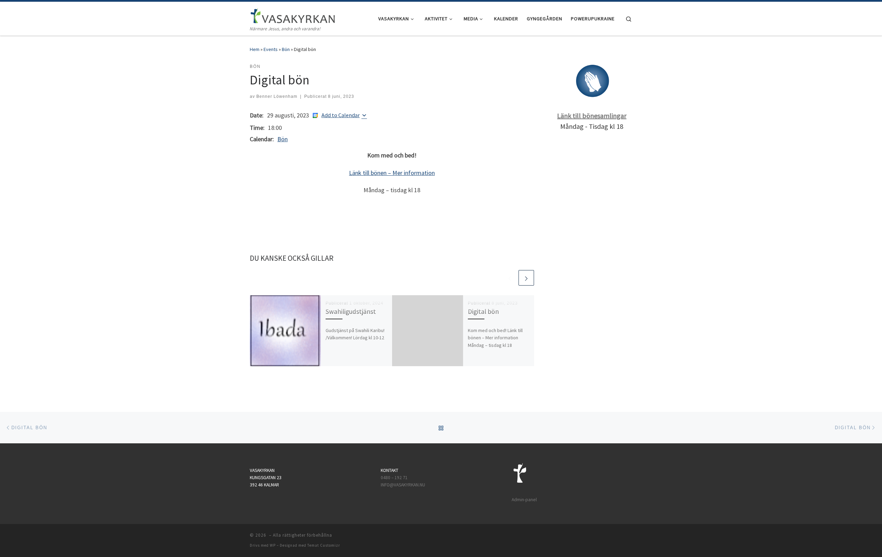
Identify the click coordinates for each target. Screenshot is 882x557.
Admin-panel (524, 500)
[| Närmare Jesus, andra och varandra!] (293, 14)
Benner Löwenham (276, 96)
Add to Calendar (340, 115)
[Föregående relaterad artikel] (509, 278)
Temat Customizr (323, 545)
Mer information (413, 173)
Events (271, 49)
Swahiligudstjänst (351, 311)
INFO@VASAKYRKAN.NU (403, 485)
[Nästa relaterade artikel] (526, 278)
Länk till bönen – (370, 173)
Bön (286, 49)
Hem (254, 49)
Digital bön (483, 311)
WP (273, 545)
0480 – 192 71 (395, 478)
